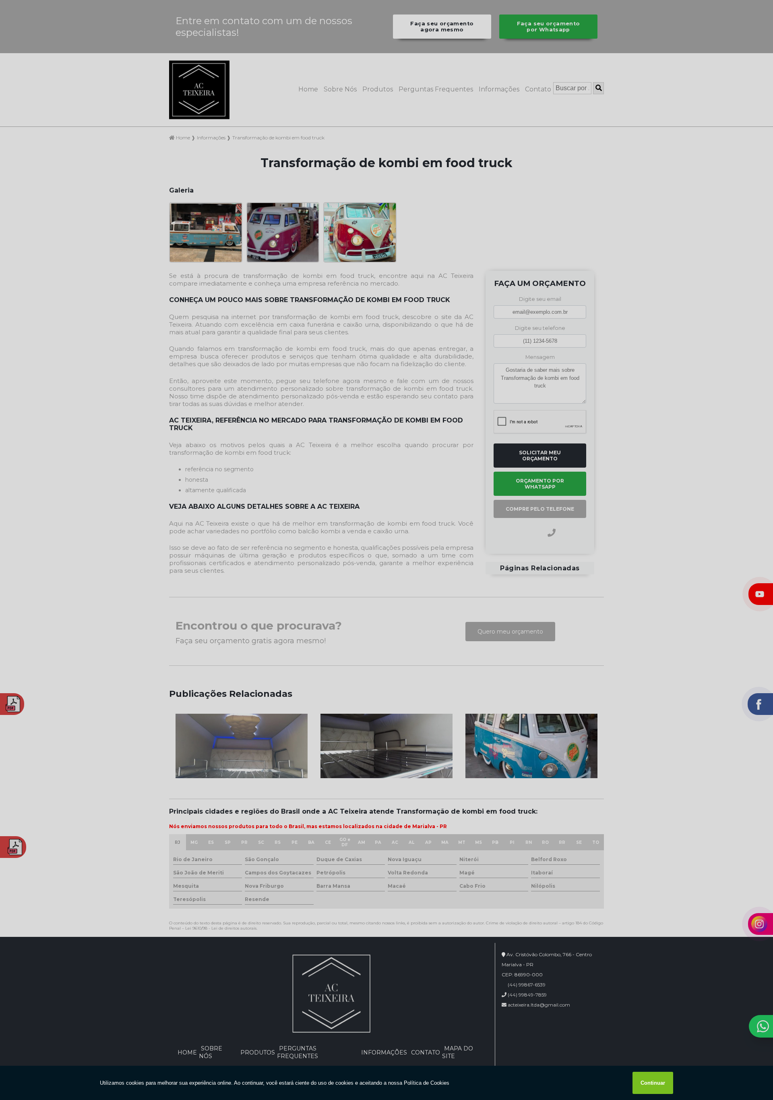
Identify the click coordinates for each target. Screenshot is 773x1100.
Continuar (653, 1083)
